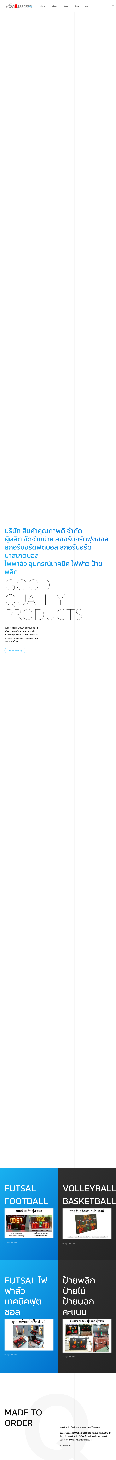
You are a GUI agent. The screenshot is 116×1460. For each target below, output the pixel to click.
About (65, 6)
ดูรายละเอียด (12, 1242)
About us (67, 1445)
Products (41, 6)
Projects (54, 6)
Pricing (76, 6)
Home (30, 6)
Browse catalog (15, 650)
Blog (86, 6)
